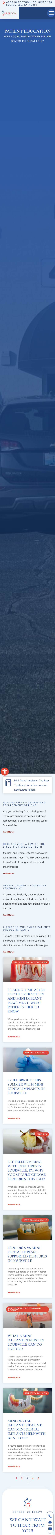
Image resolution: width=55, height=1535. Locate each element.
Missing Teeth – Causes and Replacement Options (24, 803)
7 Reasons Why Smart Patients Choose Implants (27, 928)
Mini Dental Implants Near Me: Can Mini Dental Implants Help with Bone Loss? (27, 1429)
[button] (5, 772)
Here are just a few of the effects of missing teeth (24, 845)
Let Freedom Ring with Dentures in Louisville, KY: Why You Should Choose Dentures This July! (27, 1170)
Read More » (8, 832)
